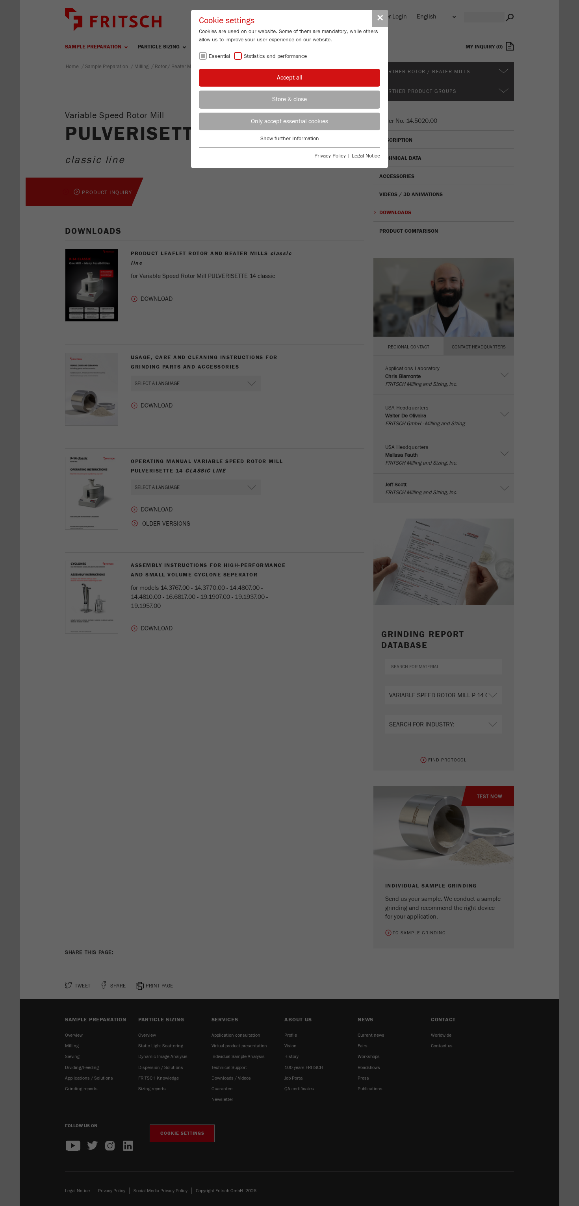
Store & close (289, 99)
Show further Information (289, 138)
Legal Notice (366, 156)
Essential (219, 56)
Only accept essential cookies (289, 121)
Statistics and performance (275, 56)
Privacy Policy (330, 156)
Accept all (289, 77)
